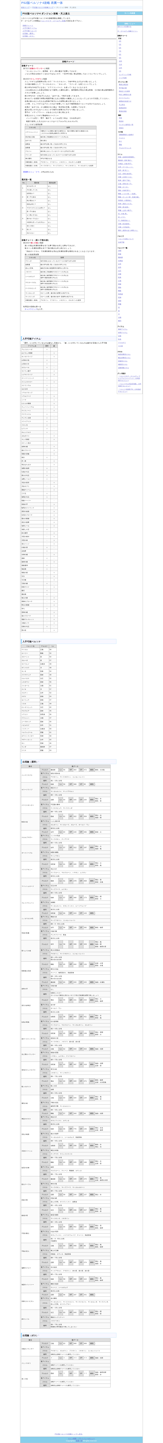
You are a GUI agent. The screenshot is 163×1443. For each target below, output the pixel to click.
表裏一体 (79, 1441)
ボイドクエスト (124, 98)
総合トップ (25, 7)
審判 (119, 321)
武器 (119, 336)
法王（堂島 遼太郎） (125, 174)
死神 (119, 297)
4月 (120, 41)
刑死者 (120, 294)
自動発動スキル (123, 368)
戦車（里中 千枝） (124, 180)
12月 (120, 68)
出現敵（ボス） (29, 36)
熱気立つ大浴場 (124, 91)
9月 (120, 58)
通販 (120, 145)
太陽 (119, 317)
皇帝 (119, 267)
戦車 (119, 277)
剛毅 (119, 291)
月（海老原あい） (124, 220)
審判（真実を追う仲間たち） (128, 230)
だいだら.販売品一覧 (126, 125)
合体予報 (121, 242)
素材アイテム (122, 329)
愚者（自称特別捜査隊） (126, 157)
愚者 (119, 254)
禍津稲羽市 (123, 108)
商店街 (121, 121)
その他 (120, 346)
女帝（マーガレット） (126, 167)
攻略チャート (28, 25)
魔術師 (120, 257)
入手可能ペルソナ (30, 31)
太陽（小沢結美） (124, 227)
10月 (120, 61)
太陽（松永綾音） (124, 224)
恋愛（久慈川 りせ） (125, 177)
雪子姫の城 (123, 88)
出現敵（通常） (29, 33)
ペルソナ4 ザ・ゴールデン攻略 (53, 21)
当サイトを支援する (124, 26)
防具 (119, 339)
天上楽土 (122, 104)
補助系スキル (122, 364)
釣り (120, 141)
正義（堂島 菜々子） (125, 184)
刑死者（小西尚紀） (125, 200)
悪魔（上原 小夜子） (125, 210)
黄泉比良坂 (123, 111)
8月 (120, 54)
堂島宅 (121, 128)
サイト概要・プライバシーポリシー (81, 1439)
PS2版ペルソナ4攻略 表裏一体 (42, 2)
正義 (119, 281)
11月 (120, 64)
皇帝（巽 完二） (123, 170)
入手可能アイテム (30, 28)
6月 (120, 48)
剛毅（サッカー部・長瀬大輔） (129, 197)
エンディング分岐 (125, 74)
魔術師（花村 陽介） (125, 160)
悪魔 (119, 304)
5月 (120, 44)
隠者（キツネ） (123, 187)
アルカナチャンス (125, 148)
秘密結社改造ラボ (125, 101)
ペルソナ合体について (126, 239)
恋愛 (119, 274)
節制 (119, 301)
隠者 (119, 284)
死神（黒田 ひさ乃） (125, 204)
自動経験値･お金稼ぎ (126, 135)
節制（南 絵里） (123, 207)
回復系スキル (122, 361)
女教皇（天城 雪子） (125, 164)
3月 (120, 71)
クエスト (122, 138)
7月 (120, 51)
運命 (119, 287)
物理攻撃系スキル (124, 354)
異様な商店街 (123, 84)
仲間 (119, 251)
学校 (120, 118)
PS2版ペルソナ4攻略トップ (42, 7)
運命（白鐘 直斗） (124, 190)
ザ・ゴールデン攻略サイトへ (127, 31)
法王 (119, 271)
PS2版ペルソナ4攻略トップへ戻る (69, 1434)
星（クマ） (122, 217)
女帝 (119, 264)
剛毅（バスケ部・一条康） (127, 194)
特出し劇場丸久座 (125, 94)
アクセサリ (122, 342)
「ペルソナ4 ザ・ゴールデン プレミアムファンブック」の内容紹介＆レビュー (129, 378)
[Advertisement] (68, 48)
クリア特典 (123, 78)
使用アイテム (122, 332)
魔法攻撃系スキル (124, 358)
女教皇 (120, 261)
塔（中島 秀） (123, 214)
